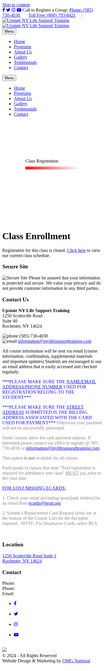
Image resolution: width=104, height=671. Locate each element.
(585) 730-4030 (30, 583)
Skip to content (16, 4)
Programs (22, 46)
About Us (23, 51)
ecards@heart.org (45, 503)
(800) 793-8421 (30, 588)
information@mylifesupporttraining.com (54, 341)
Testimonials (25, 62)
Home (19, 41)
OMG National (76, 660)
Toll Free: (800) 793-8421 (52, 15)
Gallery (20, 57)
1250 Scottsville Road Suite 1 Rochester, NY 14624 (29, 558)
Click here (76, 250)
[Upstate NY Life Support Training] (35, 20)
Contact (21, 67)
